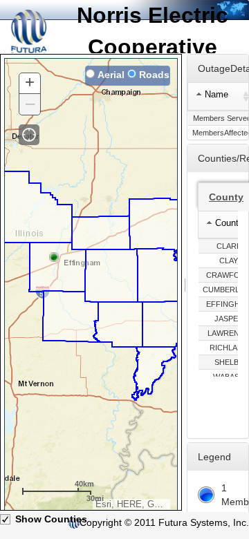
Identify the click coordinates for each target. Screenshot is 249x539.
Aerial (111, 74)
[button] (29, 134)
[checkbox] (5, 519)
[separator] (185, 283)
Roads (154, 74)
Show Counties (51, 518)
